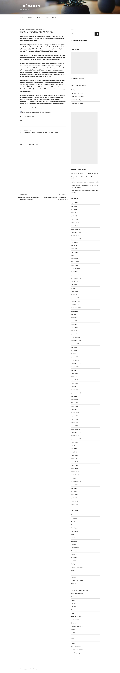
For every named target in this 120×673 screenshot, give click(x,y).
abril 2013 (74, 458)
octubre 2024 (75, 275)
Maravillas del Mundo (77, 593)
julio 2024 (74, 285)
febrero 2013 (75, 465)
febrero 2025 (75, 262)
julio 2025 (74, 245)
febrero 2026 (75, 222)
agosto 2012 (74, 485)
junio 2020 (74, 350)
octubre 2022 (75, 298)
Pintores (73, 606)
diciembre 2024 (75, 268)
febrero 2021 (74, 330)
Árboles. (73, 521)
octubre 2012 (75, 478)
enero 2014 (74, 442)
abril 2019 (74, 376)
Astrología (74, 528)
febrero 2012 (74, 504)
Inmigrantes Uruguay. (77, 580)
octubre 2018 (75, 389)
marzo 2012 (74, 501)
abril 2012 (74, 498)
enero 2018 (74, 406)
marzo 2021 (74, 327)
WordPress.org (75, 653)
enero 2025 (74, 265)
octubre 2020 (75, 344)
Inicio (21, 17)
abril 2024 (74, 294)
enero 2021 (74, 334)
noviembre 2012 (75, 475)
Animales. (74, 518)
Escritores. (74, 554)
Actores (73, 515)
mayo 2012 (74, 494)
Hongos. (73, 577)
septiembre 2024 (76, 278)
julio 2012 (74, 488)
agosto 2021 (74, 311)
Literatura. (74, 587)
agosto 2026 (74, 203)
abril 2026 (74, 216)
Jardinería (74, 583)
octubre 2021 (75, 304)
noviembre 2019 (75, 363)
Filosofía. (73, 560)
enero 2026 (74, 225)
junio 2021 (74, 317)
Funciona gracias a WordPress (28, 669)
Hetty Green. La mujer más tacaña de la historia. (41, 132)
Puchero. (73, 90)
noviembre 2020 (76, 340)
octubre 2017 (75, 412)
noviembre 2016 (75, 432)
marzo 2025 (74, 258)
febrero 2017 (74, 422)
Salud (72, 613)
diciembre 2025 (75, 229)
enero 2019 (74, 383)
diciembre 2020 (75, 337)
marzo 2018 (74, 399)
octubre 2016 (75, 435)
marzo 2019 (74, 380)
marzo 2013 (74, 462)
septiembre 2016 (76, 439)
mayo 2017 (74, 416)
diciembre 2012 (75, 471)
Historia (73, 570)
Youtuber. (73, 633)
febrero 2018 (75, 403)
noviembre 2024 (76, 271)
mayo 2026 (74, 212)
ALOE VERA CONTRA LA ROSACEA (87, 173)
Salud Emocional (76, 616)
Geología (73, 564)
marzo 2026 (74, 219)
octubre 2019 (75, 366)
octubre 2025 (75, 235)
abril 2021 (74, 324)
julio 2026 (74, 206)
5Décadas (30, 6)
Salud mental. (75, 619)
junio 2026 (74, 209)
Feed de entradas (76, 646)
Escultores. (74, 557)
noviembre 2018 (75, 386)
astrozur (41, 29)
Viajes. (73, 629)
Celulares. (74, 544)
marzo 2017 (74, 419)
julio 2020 (74, 347)
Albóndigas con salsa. (77, 103)
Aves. (72, 534)
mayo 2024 (74, 291)
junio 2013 (74, 452)
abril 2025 (74, 255)
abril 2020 (74, 353)
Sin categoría (75, 623)
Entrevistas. (74, 551)
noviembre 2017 (75, 409)
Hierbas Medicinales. (77, 567)
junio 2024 (74, 288)
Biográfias (27, 130)
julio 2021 (74, 314)
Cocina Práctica (75, 547)
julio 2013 (74, 448)
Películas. (73, 603)
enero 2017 (74, 426)
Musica (73, 600)
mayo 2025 (74, 252)
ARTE (72, 524)
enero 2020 (74, 357)
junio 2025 (74, 248)
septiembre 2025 (76, 239)
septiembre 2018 (76, 393)
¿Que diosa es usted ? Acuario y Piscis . (88, 182)
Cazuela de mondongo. (77, 96)
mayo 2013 (74, 455)
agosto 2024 (74, 281)
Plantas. (73, 610)
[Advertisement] (84, 63)
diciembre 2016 (75, 429)
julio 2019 (74, 370)
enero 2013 (74, 468)
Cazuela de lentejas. (76, 99)
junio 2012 (74, 491)
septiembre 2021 (76, 307)
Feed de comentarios (77, 649)
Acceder (73, 643)
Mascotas (74, 597)
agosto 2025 (74, 242)
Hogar (73, 574)
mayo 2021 (74, 321)
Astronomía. (74, 531)
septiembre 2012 (76, 481)
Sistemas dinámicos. (77, 626)
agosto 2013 (74, 445)
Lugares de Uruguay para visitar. (80, 590)
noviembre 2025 (76, 232)
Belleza (73, 537)
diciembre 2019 (75, 360)
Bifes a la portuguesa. (77, 93)
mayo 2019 (74, 373)
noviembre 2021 (75, 301)
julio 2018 (74, 396)
